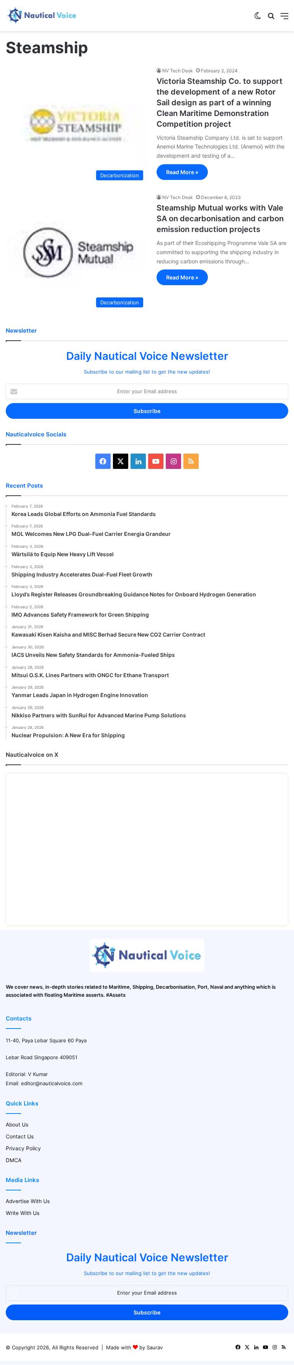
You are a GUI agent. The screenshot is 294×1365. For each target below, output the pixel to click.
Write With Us (22, 1213)
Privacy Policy (23, 1148)
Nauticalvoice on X (32, 754)
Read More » (182, 172)
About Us (17, 1125)
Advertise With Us (28, 1201)
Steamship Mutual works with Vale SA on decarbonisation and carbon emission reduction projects (220, 218)
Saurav (155, 1347)
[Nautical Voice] (42, 15)
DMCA (13, 1160)
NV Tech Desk (177, 70)
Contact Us (20, 1136)
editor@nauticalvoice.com (51, 1083)
